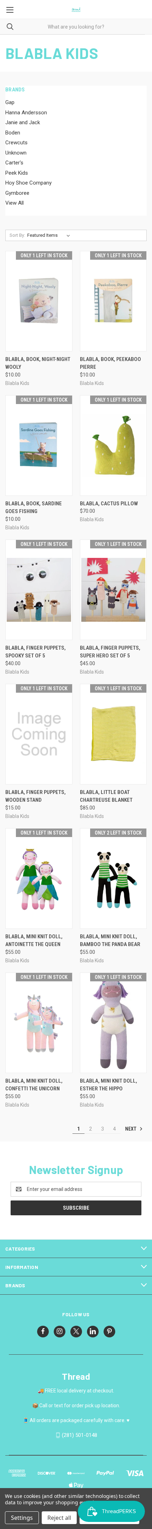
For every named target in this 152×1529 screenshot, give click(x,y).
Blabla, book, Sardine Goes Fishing (33, 507)
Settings (22, 1518)
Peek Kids (16, 173)
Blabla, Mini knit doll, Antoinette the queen (34, 940)
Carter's (14, 162)
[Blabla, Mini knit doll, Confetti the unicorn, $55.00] (39, 1023)
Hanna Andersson (26, 112)
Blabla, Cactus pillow (109, 503)
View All (14, 203)
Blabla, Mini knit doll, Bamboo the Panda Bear (110, 940)
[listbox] (50, 235)
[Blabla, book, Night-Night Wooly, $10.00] (39, 301)
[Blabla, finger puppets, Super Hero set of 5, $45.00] (113, 590)
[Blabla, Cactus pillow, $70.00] (113, 445)
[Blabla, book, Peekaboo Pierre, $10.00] (113, 301)
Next (131, 1129)
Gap (9, 102)
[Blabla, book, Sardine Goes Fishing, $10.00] (39, 445)
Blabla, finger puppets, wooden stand (35, 796)
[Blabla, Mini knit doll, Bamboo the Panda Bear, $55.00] (113, 878)
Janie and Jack (22, 122)
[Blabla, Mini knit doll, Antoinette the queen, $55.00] (39, 878)
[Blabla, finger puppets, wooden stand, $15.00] (39, 734)
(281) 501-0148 (79, 1435)
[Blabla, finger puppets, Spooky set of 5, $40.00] (39, 590)
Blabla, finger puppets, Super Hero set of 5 (110, 652)
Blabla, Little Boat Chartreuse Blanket (106, 796)
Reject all (59, 1518)
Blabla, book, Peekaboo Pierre (110, 363)
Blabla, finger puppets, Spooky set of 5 (35, 652)
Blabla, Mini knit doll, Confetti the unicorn (34, 1085)
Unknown (16, 153)
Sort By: (17, 235)
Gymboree (17, 193)
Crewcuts (16, 142)
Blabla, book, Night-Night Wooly (37, 363)
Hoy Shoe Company (28, 183)
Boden (12, 133)
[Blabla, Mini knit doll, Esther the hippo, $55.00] (113, 1023)
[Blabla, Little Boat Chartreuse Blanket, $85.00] (113, 734)
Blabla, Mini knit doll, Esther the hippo (108, 1085)
